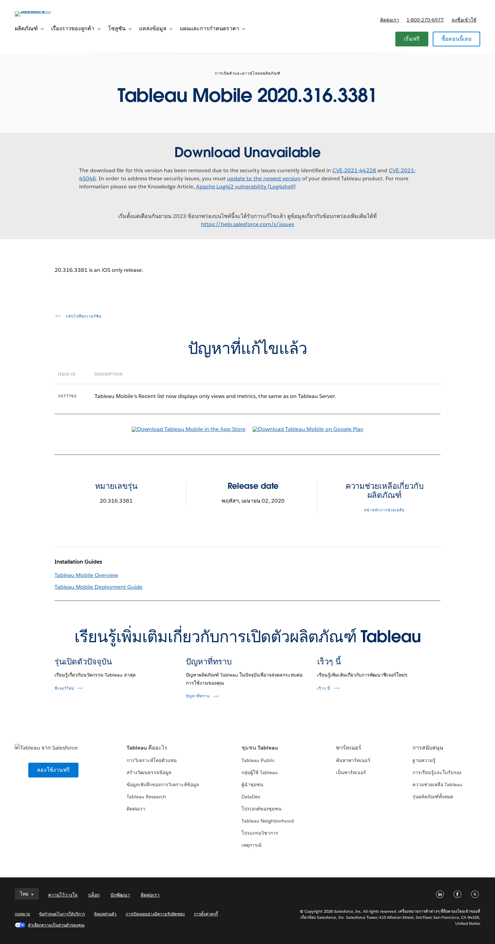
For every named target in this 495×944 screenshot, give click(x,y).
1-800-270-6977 (425, 20)
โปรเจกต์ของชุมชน (261, 809)
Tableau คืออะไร (147, 747)
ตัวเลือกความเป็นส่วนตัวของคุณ (56, 925)
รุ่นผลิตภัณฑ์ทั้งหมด (432, 797)
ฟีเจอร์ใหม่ (64, 688)
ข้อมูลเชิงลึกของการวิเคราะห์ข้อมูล (163, 785)
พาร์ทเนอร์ (348, 747)
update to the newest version (264, 178)
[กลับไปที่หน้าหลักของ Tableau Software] (40, 10)
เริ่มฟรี (412, 38)
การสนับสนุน (427, 747)
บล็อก (94, 895)
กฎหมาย (22, 914)
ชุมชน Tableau (259, 747)
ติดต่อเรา (389, 20)
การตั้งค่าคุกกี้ (206, 914)
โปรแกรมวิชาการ (259, 833)
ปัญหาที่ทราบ (209, 661)
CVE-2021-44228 (354, 170)
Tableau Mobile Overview (86, 575)
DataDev (250, 797)
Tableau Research (146, 797)
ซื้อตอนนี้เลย (456, 38)
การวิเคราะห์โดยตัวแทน (152, 760)
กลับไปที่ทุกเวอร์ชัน (83, 316)
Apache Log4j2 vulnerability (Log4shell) (246, 186)
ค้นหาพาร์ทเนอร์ (353, 760)
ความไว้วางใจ (62, 895)
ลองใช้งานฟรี (53, 769)
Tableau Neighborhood (267, 821)
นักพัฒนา (120, 895)
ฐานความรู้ (423, 760)
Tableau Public (258, 760)
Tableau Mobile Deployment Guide (99, 586)
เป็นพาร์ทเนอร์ (351, 772)
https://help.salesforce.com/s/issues (247, 224)
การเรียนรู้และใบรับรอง (436, 772)
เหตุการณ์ (251, 845)
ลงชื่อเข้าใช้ (464, 20)
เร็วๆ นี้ (328, 661)
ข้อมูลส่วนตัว (105, 914)
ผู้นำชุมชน (252, 785)
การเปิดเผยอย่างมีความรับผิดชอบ (155, 914)
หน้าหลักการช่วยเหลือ (384, 510)
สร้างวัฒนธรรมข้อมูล (149, 772)
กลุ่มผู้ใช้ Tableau (259, 772)
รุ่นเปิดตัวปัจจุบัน (83, 661)
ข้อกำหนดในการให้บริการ (62, 914)
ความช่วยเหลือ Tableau (437, 785)
